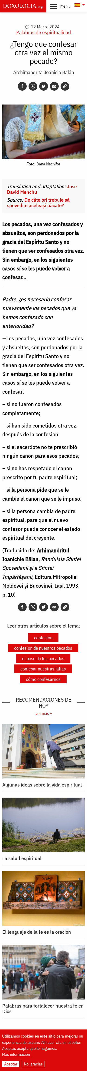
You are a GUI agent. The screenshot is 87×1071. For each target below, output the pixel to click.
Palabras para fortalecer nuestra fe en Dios (43, 1008)
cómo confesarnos (43, 679)
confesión (43, 637)
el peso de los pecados (43, 658)
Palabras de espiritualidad (43, 32)
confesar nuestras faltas (43, 669)
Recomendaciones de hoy (43, 703)
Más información (16, 1054)
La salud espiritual (22, 858)
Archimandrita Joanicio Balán (43, 72)
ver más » (43, 713)
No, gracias (33, 1064)
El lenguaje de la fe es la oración (36, 932)
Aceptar (10, 1064)
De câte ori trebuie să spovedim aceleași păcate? (38, 202)
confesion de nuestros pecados (43, 648)
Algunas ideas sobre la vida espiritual (42, 784)
